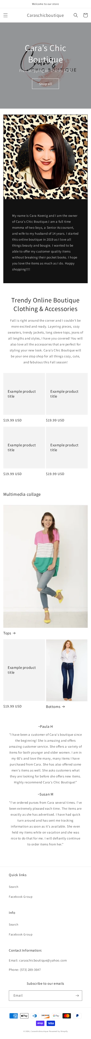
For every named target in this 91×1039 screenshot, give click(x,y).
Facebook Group (20, 897)
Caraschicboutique (39, 1031)
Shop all (45, 84)
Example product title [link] (22, 394)
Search (14, 887)
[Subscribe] (77, 995)
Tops (7, 633)
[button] (5, 15)
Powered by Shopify (58, 1031)
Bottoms (53, 706)
